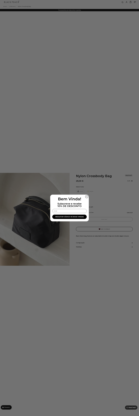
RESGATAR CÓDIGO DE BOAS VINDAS (69, 217)
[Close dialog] (86, 196)
